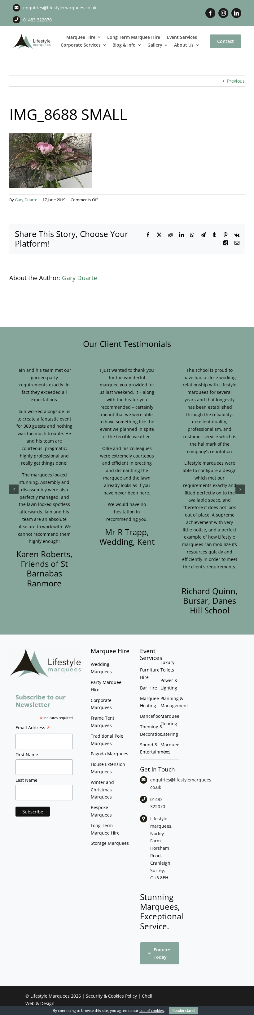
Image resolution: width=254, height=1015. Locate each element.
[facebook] (210, 13)
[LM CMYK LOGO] (32, 35)
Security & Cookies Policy (111, 996)
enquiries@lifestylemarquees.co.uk (59, 8)
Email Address (32, 728)
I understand (184, 1010)
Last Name (26, 780)
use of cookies (151, 1010)
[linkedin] (236, 13)
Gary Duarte (26, 200)
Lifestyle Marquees (50, 996)
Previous (236, 81)
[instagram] (223, 13)
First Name (26, 755)
